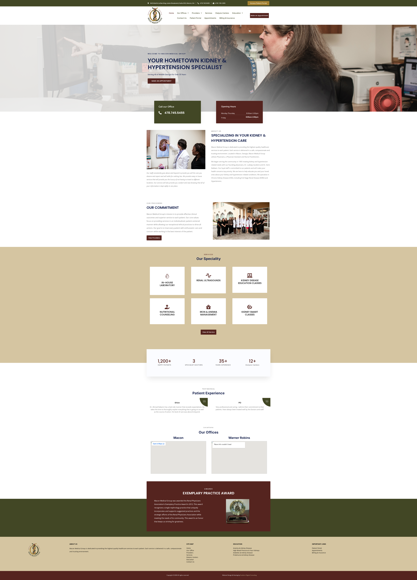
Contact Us (182, 18)
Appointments (210, 18)
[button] (182, 13)
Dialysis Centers (222, 13)
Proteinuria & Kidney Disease (243, 555)
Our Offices (182, 13)
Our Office (190, 550)
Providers (196, 13)
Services (208, 13)
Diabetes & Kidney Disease (243, 553)
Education (236, 13)
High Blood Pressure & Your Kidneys (246, 550)
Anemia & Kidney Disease (242, 548)
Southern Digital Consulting (248, 575)
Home (171, 13)
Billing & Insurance (227, 18)
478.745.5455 (175, 113)
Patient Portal (195, 18)
